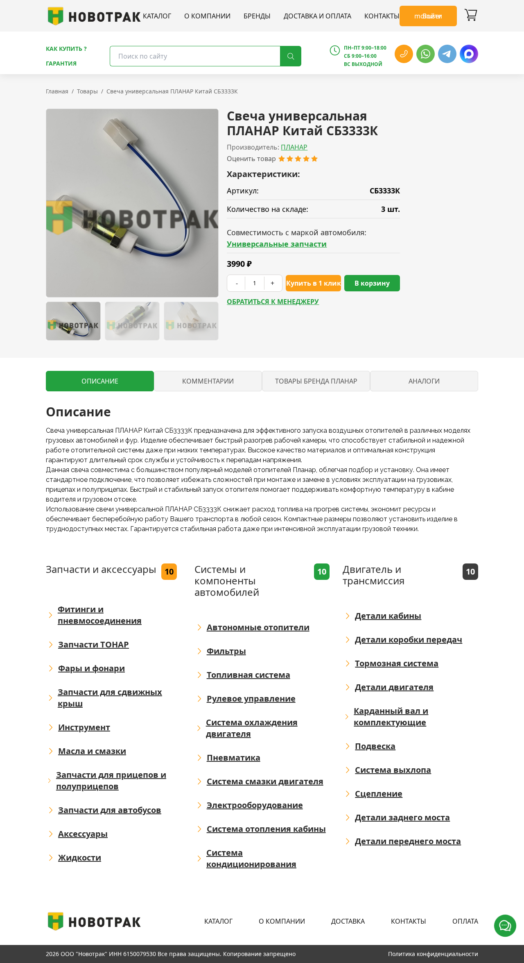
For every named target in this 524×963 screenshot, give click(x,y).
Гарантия (61, 63)
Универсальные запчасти (277, 244)
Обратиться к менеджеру (273, 301)
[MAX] (469, 54)
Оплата (465, 921)
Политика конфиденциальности (433, 954)
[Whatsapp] (425, 54)
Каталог (157, 15)
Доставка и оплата (317, 15)
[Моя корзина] (470, 16)
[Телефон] (404, 54)
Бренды (257, 15)
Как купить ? (66, 48)
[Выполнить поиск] (290, 56)
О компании (207, 15)
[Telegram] (447, 54)
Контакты (382, 15)
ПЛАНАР (294, 147)
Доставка (348, 921)
